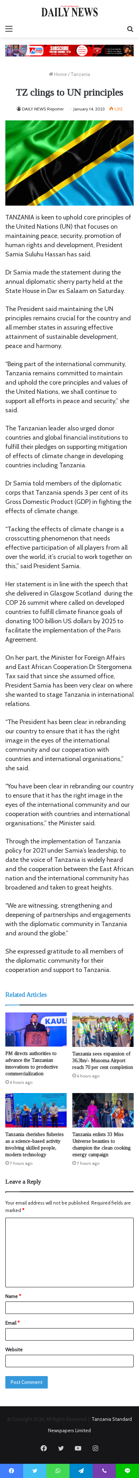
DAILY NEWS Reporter (43, 109)
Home (60, 74)
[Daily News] (69, 11)
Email (12, 1323)
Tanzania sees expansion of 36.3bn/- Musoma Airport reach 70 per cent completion (102, 1060)
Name (13, 1296)
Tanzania (80, 74)
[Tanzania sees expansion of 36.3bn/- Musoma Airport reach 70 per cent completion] (103, 1029)
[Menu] (8, 28)
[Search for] (130, 28)
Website (14, 1349)
